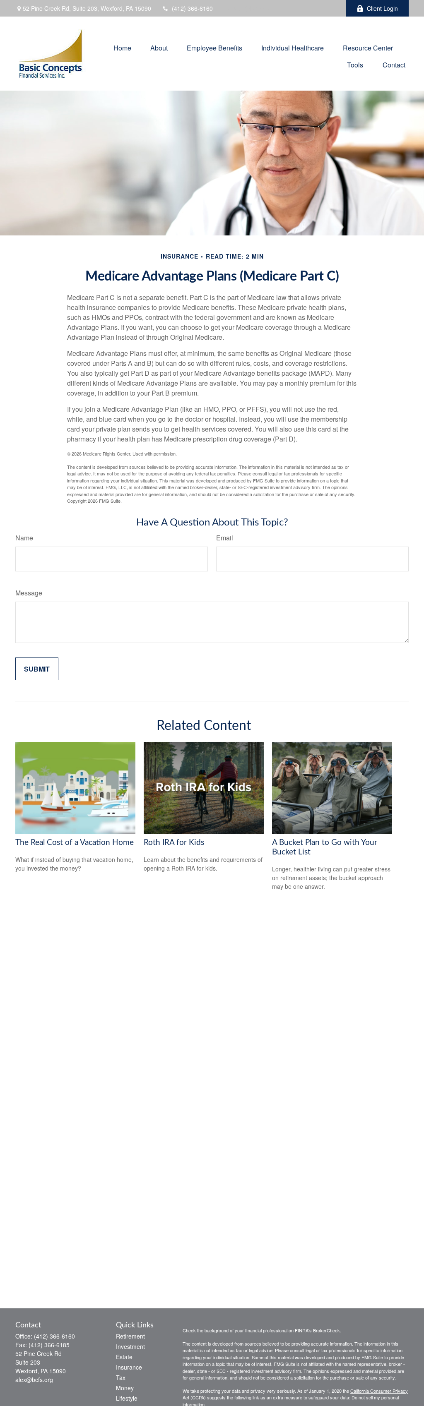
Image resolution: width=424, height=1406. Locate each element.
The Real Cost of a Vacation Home (74, 843)
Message (28, 592)
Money (125, 1388)
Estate (124, 1357)
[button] (122, 46)
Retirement (130, 1336)
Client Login (382, 8)
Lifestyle (126, 1398)
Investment (130, 1346)
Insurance (129, 1367)
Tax (120, 1377)
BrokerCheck (326, 1330)
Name (24, 537)
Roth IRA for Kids (174, 843)
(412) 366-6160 (192, 8)
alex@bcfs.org (252, 8)
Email (224, 537)
